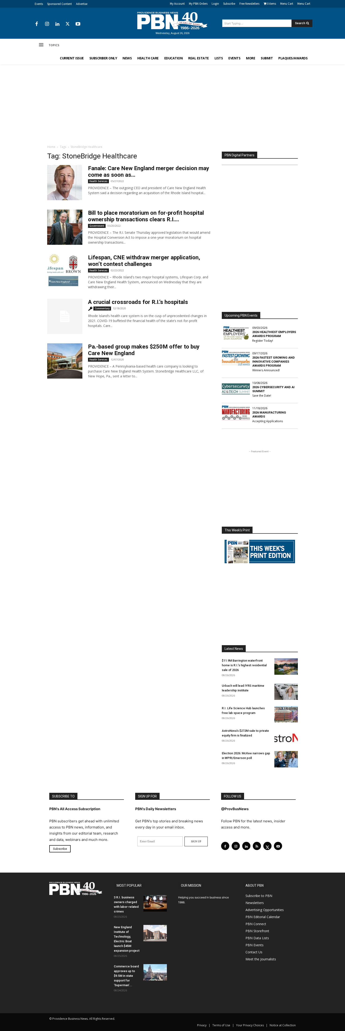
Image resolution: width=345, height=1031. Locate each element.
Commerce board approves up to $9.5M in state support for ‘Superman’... (126, 976)
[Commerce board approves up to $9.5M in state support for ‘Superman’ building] (155, 972)
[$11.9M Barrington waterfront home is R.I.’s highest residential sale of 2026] (286, 666)
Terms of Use (221, 1025)
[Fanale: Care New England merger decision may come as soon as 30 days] (64, 182)
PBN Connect (255, 924)
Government (96, 225)
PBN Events (254, 945)
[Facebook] (37, 24)
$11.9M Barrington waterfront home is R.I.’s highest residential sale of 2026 (244, 665)
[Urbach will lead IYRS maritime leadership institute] (286, 691)
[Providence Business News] (172, 20)
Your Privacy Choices (250, 1025)
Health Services (98, 181)
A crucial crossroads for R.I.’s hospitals (138, 302)
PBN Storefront (257, 931)
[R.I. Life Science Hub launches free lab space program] (286, 714)
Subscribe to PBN (258, 895)
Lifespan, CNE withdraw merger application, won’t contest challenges (144, 260)
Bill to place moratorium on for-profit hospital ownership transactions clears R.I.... (146, 216)
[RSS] (257, 846)
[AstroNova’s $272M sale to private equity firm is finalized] (286, 736)
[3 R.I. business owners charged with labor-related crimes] (155, 903)
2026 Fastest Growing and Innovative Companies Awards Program (273, 361)
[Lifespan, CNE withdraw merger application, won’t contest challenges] (64, 271)
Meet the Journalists (260, 959)
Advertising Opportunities (264, 910)
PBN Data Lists (257, 938)
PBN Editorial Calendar (262, 917)
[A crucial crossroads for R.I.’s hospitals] (64, 316)
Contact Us (253, 952)
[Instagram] (47, 24)
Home (51, 147)
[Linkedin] (57, 24)
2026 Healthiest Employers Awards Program (274, 334)
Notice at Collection (283, 1025)
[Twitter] (68, 24)
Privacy (202, 1025)
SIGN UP (196, 841)
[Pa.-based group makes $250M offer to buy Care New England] (64, 361)
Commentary (102, 308)
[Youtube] (78, 24)
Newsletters (254, 903)
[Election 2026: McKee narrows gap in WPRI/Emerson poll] (286, 759)
